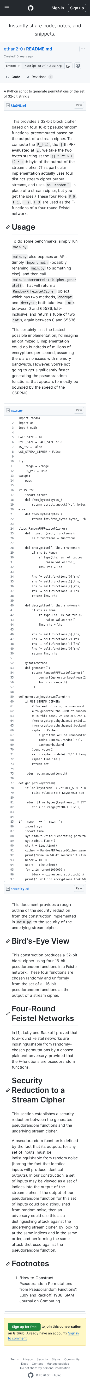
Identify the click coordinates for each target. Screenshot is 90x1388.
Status (56, 1359)
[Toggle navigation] (7, 8)
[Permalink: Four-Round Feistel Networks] (8, 1013)
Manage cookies (58, 1363)
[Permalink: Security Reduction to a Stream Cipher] (8, 1090)
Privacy (28, 1359)
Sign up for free (24, 1327)
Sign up (77, 8)
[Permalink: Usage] (8, 227)
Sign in (58, 8)
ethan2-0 (13, 48)
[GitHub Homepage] (31, 1375)
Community (72, 1359)
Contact (37, 1363)
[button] (68, 65)
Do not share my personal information (45, 1368)
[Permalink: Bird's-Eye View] (8, 941)
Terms (15, 1359)
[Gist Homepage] (31, 8)
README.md (39, 48)
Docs (24, 1363)
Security (42, 1359)
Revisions (41, 77)
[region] (45, 257)
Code (16, 77)
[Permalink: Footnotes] (8, 1263)
